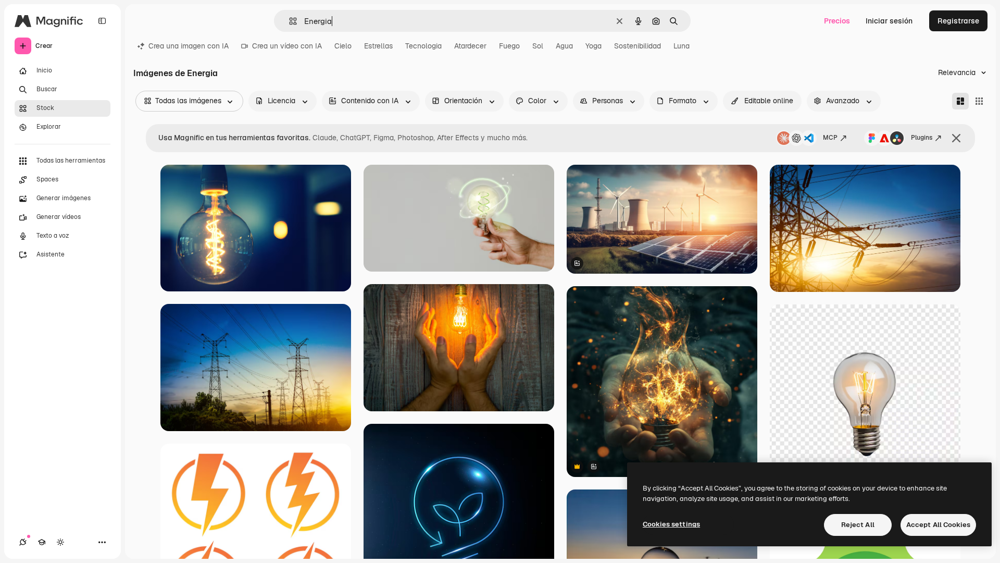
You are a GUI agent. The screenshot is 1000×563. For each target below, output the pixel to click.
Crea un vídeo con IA (287, 46)
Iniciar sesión (889, 21)
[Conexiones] (23, 542)
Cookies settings (671, 524)
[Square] (979, 101)
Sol (537, 46)
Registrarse (958, 21)
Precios (837, 21)
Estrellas (378, 46)
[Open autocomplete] (288, 21)
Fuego (509, 46)
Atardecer (470, 46)
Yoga (593, 46)
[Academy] (41, 542)
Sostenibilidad (637, 46)
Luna (681, 46)
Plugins (921, 137)
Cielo (343, 46)
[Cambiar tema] (60, 542)
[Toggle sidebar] (102, 21)
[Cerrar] (956, 138)
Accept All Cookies (938, 524)
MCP (830, 137)
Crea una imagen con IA (188, 46)
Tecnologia (423, 46)
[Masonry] (960, 101)
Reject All (857, 524)
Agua (564, 46)
